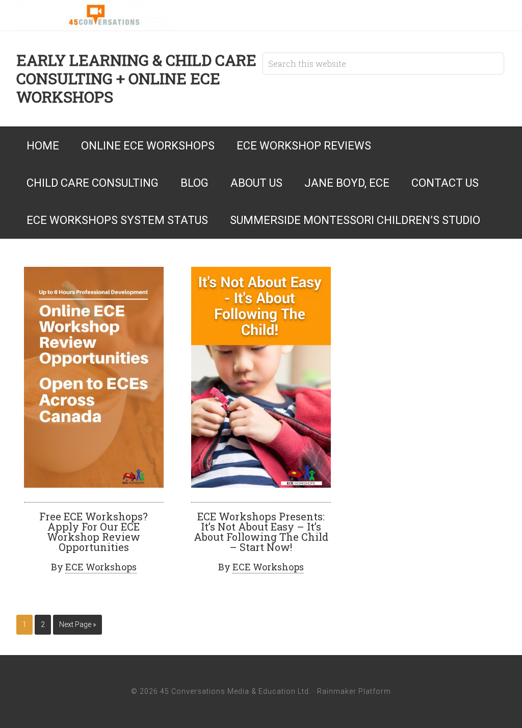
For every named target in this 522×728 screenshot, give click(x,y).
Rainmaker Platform (354, 691)
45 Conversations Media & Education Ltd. (97, 15)
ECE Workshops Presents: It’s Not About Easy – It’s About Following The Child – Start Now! (261, 532)
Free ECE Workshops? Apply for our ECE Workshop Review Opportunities (93, 532)
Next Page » (77, 624)
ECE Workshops (101, 567)
